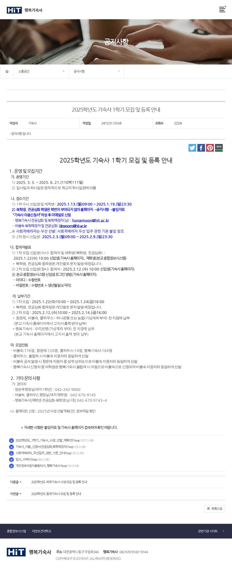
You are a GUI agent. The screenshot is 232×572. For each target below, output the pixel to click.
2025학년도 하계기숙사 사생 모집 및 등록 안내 (59, 482)
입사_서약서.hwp (26, 459)
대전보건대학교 (41, 531)
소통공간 (23, 71)
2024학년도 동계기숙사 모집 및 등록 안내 (56, 493)
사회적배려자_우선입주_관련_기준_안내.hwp (43, 453)
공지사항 (79, 71)
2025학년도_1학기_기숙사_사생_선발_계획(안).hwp (48, 440)
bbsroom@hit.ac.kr (73, 226)
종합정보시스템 (16, 531)
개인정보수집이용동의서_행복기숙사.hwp (41, 465)
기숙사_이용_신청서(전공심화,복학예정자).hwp (44, 446)
